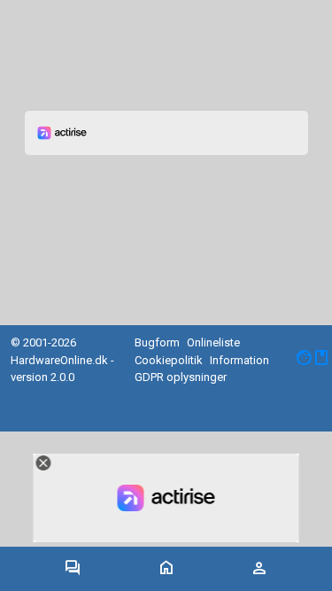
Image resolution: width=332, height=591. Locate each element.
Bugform (157, 342)
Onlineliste (213, 342)
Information (239, 360)
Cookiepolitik (169, 360)
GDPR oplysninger (181, 377)
